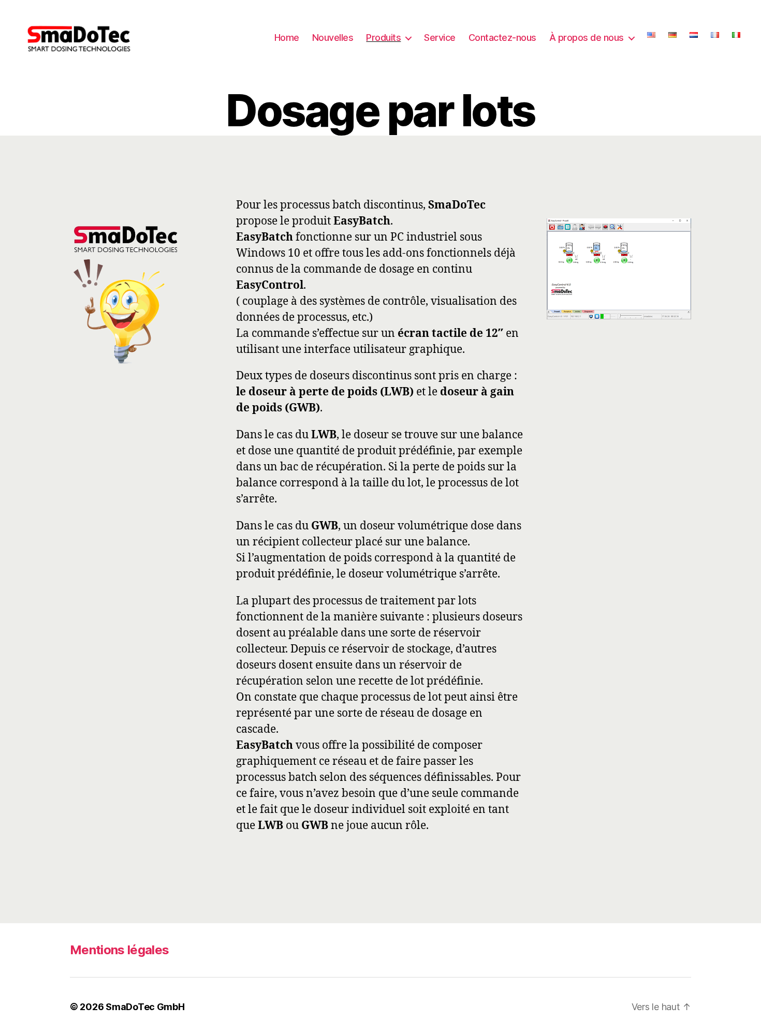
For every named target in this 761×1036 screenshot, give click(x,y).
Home (286, 37)
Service (440, 37)
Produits (383, 37)
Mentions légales (119, 949)
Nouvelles (333, 37)
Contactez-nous (502, 37)
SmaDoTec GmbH (145, 1006)
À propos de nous (586, 37)
